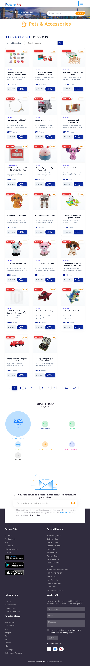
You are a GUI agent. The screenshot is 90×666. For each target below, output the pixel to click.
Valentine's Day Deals (55, 590)
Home (18, 12)
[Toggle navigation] (81, 3)
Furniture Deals (52, 556)
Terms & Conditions (12, 611)
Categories (28, 12)
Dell (6, 636)
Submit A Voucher (11, 549)
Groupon (8, 632)
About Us (8, 601)
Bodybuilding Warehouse (14, 653)
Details (12, 89)
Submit (52, 638)
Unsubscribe (64, 512)
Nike (6, 629)
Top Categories (10, 539)
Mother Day (51, 576)
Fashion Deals (52, 552)
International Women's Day (57, 570)
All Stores (8, 535)
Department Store (54, 546)
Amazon (8, 643)
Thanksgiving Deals (54, 583)
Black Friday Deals (54, 535)
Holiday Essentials (53, 563)
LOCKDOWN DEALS (54, 573)
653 (66, 388)
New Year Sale (52, 580)
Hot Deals (50, 566)
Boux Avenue (10, 622)
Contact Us (9, 546)
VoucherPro (39, 661)
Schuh (7, 646)
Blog (6, 542)
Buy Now (22, 89)
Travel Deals (51, 587)
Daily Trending (52, 542)
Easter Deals (51, 549)
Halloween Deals (53, 559)
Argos (7, 639)
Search (80, 13)
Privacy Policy (34, 515)
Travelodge (9, 649)
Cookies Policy (10, 605)
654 (74, 388)
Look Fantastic (10, 625)
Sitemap (8, 552)
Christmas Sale (52, 539)
